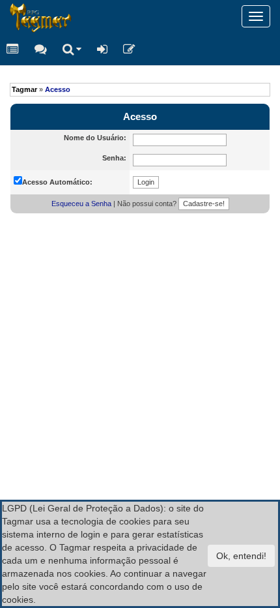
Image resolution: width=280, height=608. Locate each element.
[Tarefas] (12, 49)
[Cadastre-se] (129, 49)
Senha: (114, 158)
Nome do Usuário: (95, 138)
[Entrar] (102, 49)
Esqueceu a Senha (81, 203)
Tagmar (24, 89)
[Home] (10, 16)
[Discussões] (40, 49)
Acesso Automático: (57, 182)
